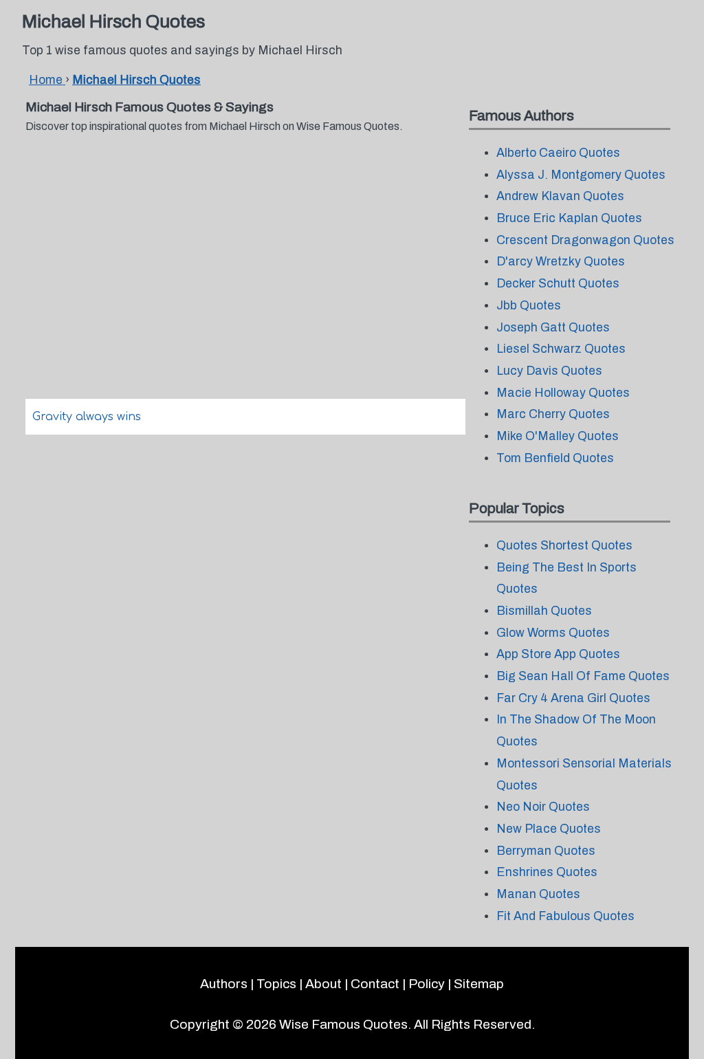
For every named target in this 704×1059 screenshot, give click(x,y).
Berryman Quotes (545, 851)
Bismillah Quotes (544, 611)
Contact (375, 983)
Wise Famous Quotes (343, 1024)
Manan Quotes (538, 894)
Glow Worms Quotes (553, 633)
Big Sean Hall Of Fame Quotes (583, 676)
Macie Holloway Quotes (563, 393)
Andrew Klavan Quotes (560, 196)
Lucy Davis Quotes (549, 371)
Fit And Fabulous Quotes (565, 916)
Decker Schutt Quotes (557, 283)
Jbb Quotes (528, 305)
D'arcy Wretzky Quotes (560, 261)
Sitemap (479, 983)
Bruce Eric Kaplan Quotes (569, 218)
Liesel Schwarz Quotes (561, 349)
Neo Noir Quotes (543, 807)
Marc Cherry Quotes (553, 414)
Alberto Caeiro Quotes (558, 153)
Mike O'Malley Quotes (557, 436)
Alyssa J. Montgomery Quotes (581, 175)
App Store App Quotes (558, 654)
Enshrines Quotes (546, 872)
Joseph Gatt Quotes (553, 327)
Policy (426, 983)
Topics (276, 983)
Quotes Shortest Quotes (564, 545)
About (323, 983)
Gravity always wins (86, 417)
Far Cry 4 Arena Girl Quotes (573, 698)
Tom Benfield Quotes (555, 458)
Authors (224, 983)
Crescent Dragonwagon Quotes (585, 240)
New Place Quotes (548, 829)
